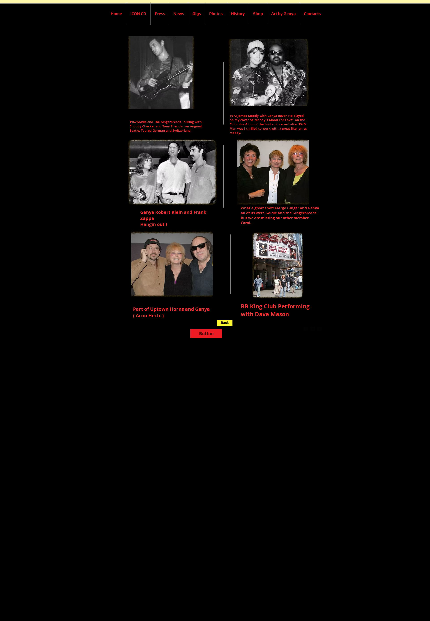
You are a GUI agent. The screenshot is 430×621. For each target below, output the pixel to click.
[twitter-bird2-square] (312, 329)
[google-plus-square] (306, 329)
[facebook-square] (319, 329)
